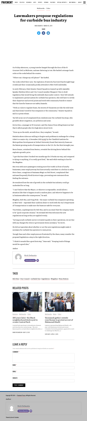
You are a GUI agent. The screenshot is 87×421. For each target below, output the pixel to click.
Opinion (46, 2)
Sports (40, 2)
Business (29, 2)
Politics (22, 2)
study (44, 139)
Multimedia (72, 2)
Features (52, 2)
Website (15, 378)
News (16, 2)
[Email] (37, 260)
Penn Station (63, 279)
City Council (25, 279)
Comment (16, 352)
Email (15, 371)
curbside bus (35, 279)
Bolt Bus (16, 279)
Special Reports (62, 2)
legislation (45, 279)
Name (15, 365)
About (80, 2)
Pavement (10, 2)
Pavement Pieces (21, 395)
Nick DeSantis (39, 26)
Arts (34, 2)
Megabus (54, 279)
